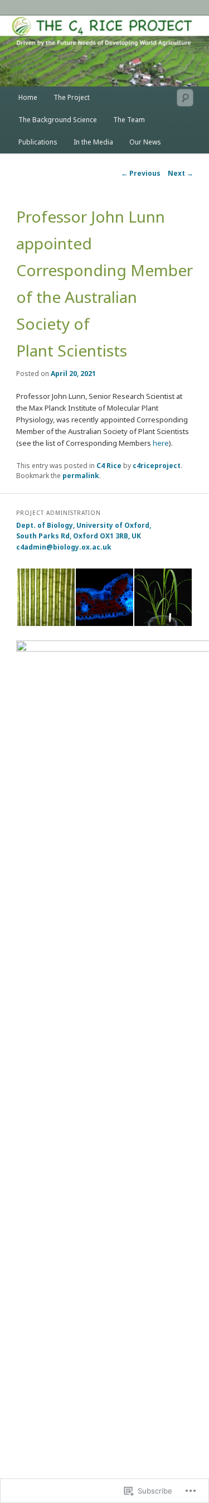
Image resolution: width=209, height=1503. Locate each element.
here (161, 443)
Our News (145, 142)
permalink (80, 475)
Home (27, 97)
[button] (45, 597)
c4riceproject (157, 465)
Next (180, 173)
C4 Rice (108, 465)
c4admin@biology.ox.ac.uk (63, 547)
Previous (141, 173)
